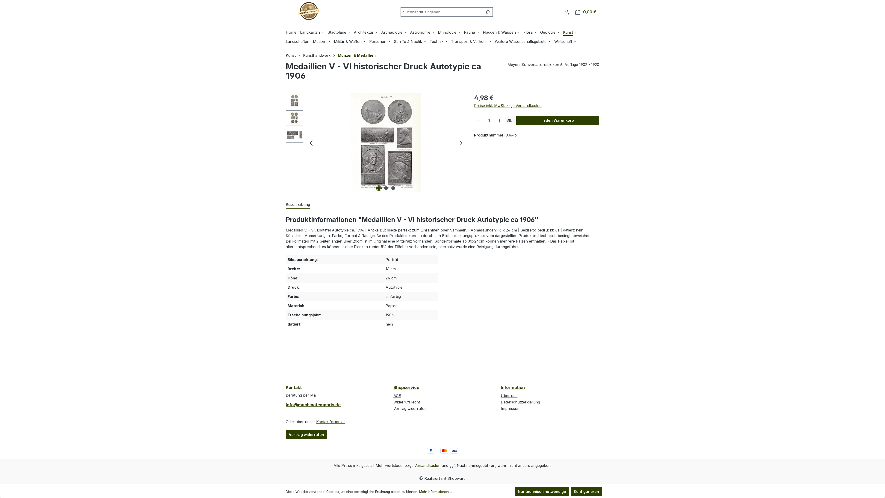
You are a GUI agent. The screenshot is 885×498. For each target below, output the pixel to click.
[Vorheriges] (311, 142)
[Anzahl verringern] (479, 120)
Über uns (509, 395)
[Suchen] (487, 12)
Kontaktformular (330, 421)
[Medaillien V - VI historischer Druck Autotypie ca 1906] (386, 142)
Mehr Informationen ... (435, 492)
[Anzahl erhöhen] (499, 120)
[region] (375, 142)
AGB (397, 395)
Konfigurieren (586, 491)
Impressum (510, 408)
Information (513, 387)
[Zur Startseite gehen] (309, 11)
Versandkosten (427, 465)
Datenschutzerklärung (520, 402)
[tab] (298, 205)
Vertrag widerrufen (306, 434)
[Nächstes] (461, 142)
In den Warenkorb (558, 120)
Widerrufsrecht (406, 402)
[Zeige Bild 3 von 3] (393, 188)
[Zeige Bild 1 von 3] (379, 188)
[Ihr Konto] (566, 12)
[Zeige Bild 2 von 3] (386, 188)
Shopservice (406, 387)
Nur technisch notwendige (542, 491)
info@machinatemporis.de (313, 404)
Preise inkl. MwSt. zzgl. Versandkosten (508, 105)
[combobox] (441, 12)
